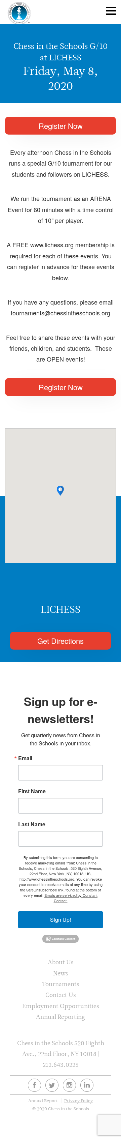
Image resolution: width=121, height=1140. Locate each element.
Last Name (31, 824)
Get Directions (60, 640)
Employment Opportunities (60, 1006)
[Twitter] (51, 1085)
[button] (60, 490)
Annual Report (43, 1101)
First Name (32, 791)
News (60, 973)
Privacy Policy (78, 1101)
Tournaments (60, 984)
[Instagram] (69, 1085)
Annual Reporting (60, 1017)
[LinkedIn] (86, 1085)
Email (25, 758)
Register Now (61, 125)
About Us (61, 962)
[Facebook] (34, 1085)
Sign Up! (60, 919)
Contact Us (60, 995)
